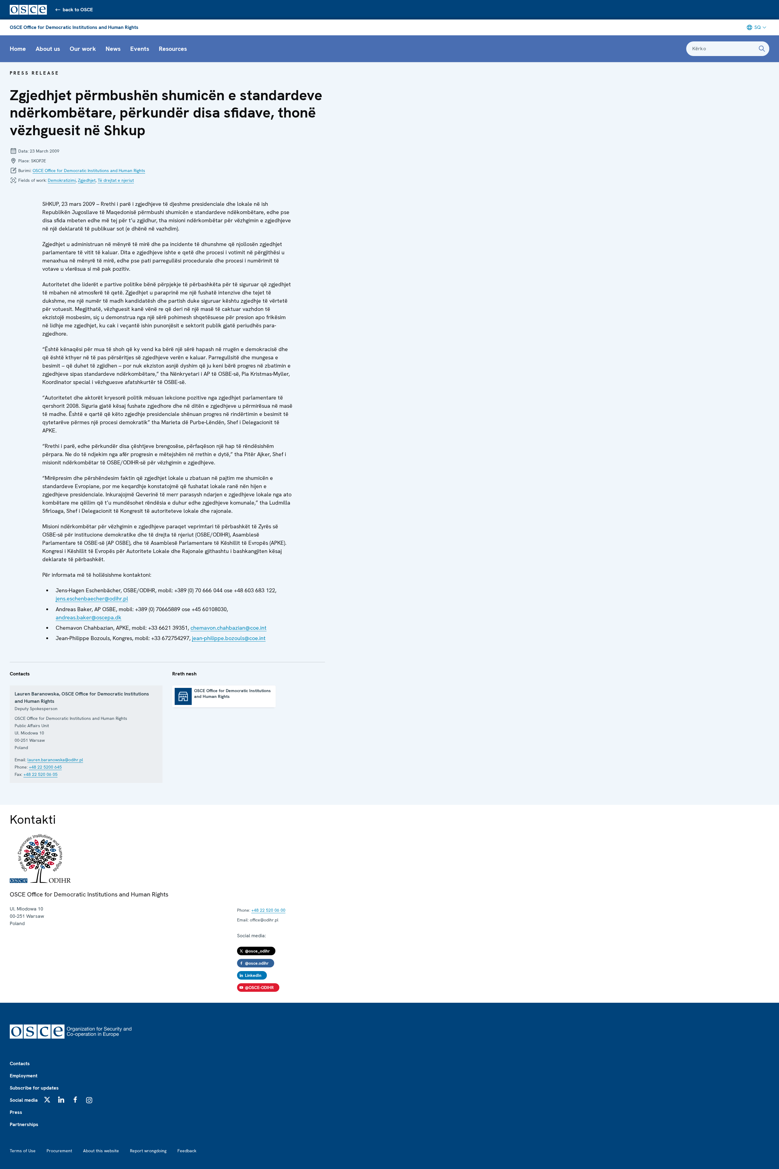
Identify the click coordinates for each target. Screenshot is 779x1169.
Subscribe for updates (34, 1088)
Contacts (20, 1063)
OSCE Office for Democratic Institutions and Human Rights (74, 27)
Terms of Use (23, 1150)
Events (139, 49)
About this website (101, 1150)
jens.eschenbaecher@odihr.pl (92, 598)
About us (48, 49)
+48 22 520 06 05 (40, 774)
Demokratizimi (62, 180)
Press (16, 1112)
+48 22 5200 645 (45, 767)
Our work (83, 49)
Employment (23, 1075)
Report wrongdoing (148, 1150)
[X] (47, 1099)
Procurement (59, 1150)
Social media (24, 1100)
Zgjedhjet (87, 180)
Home (18, 49)
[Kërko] (762, 48)
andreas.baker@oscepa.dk (88, 617)
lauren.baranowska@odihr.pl (55, 759)
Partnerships (24, 1124)
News (113, 49)
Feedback (186, 1150)
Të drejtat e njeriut (116, 180)
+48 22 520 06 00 (268, 910)
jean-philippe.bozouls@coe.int (229, 638)
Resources (173, 49)
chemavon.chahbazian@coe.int (228, 627)
